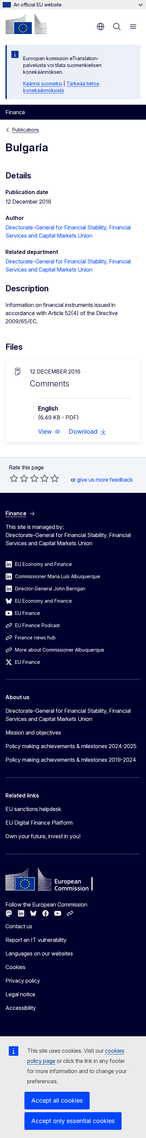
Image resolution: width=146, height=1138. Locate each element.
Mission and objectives (33, 732)
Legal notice (20, 994)
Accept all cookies (57, 1100)
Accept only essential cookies (73, 1120)
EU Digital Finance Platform (39, 822)
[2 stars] (19, 478)
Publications (25, 130)
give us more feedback (105, 479)
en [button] (100, 26)
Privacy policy (22, 980)
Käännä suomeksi (42, 83)
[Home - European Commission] (26, 24)
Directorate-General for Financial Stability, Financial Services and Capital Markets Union (68, 714)
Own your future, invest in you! (42, 836)
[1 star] (14, 478)
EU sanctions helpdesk (33, 809)
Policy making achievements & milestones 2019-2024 (70, 759)
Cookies (15, 967)
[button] (49, 431)
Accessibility (20, 1007)
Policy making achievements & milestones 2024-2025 (70, 746)
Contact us (18, 926)
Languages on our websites (39, 953)
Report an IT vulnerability (36, 939)
